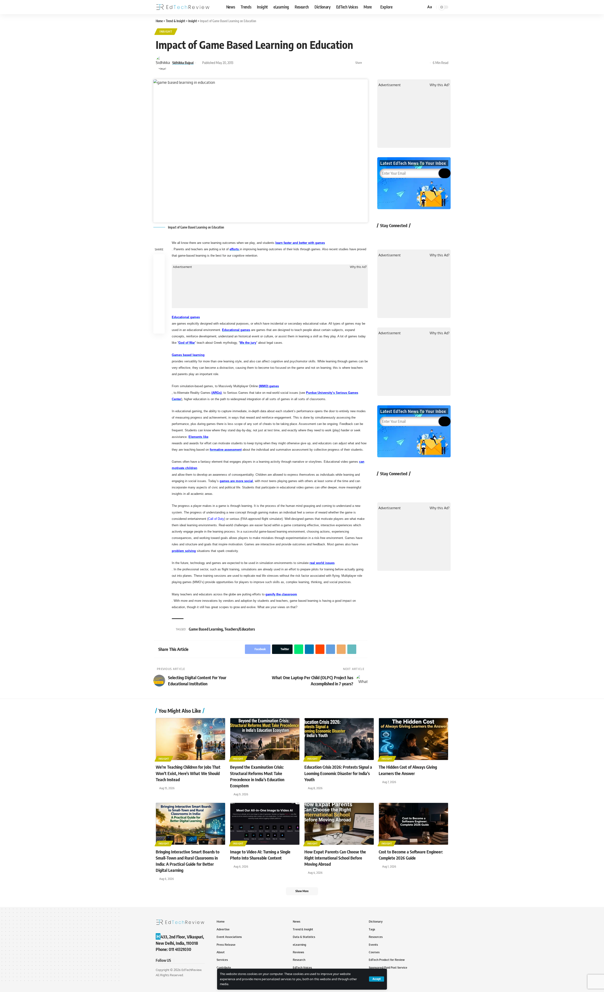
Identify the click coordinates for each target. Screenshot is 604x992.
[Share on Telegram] (403, 63)
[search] (422, 7)
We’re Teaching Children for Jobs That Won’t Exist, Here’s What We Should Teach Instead (188, 773)
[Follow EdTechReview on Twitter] (396, 236)
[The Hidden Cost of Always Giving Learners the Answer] (413, 739)
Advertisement (182, 267)
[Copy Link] (418, 63)
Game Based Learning (206, 629)
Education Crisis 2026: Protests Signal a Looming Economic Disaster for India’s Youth (338, 773)
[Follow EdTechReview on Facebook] (383, 236)
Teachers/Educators (239, 629)
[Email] (410, 63)
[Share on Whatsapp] (381, 63)
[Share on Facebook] (367, 63)
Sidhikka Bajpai (182, 62)
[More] (425, 63)
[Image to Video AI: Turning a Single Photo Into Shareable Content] (264, 824)
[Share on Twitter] (374, 63)
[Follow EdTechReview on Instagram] (421, 236)
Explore (386, 6)
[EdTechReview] (183, 7)
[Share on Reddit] (396, 63)
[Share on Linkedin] (389, 63)
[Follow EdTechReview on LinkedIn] (433, 236)
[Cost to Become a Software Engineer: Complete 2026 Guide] (413, 824)
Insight (165, 31)
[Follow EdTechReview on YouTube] (408, 236)
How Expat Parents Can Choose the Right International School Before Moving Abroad (335, 858)
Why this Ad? (358, 267)
